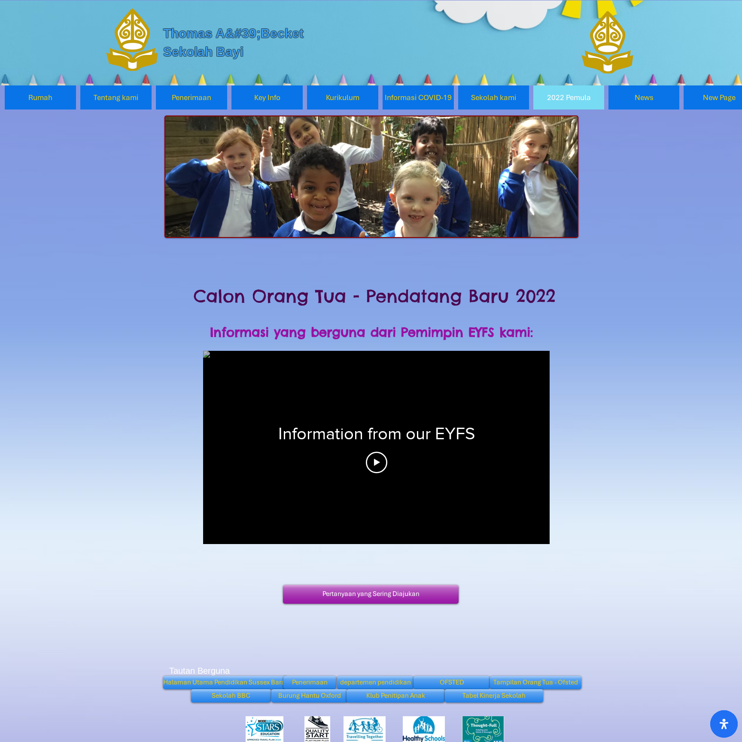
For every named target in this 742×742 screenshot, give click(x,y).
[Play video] (376, 462)
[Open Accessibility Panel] (724, 724)
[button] (116, 97)
